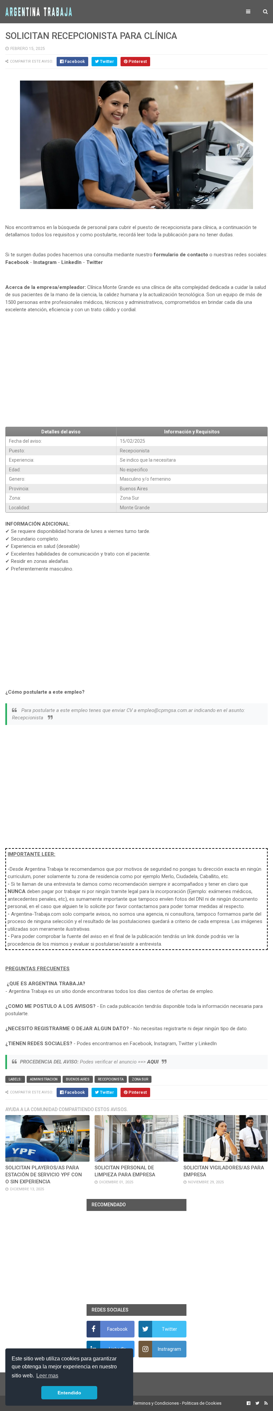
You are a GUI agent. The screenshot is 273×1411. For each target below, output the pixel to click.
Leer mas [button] (47, 1375)
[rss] (265, 1403)
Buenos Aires (78, 1079)
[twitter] (257, 1403)
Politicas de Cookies (201, 1403)
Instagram (45, 262)
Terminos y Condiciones (156, 1403)
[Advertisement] (136, 372)
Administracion (44, 1079)
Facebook (17, 262)
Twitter (94, 262)
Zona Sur (140, 1079)
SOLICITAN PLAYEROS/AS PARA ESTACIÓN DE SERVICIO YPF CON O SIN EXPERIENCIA (43, 1175)
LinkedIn (71, 262)
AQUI (152, 1062)
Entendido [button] (69, 1392)
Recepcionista (111, 1079)
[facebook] (248, 1403)
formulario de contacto (181, 255)
